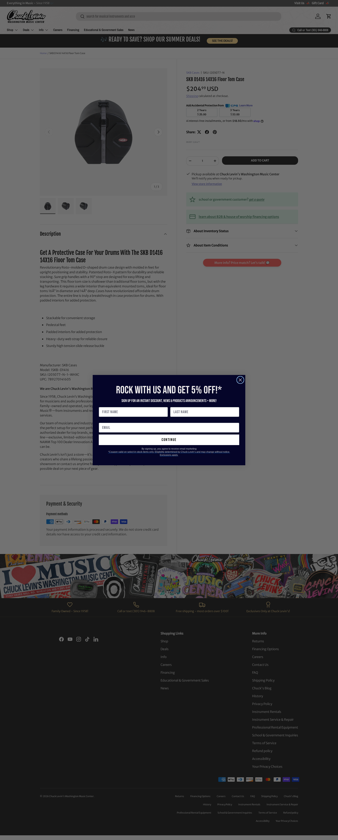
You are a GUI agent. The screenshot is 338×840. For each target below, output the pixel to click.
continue (169, 439)
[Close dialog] (240, 380)
